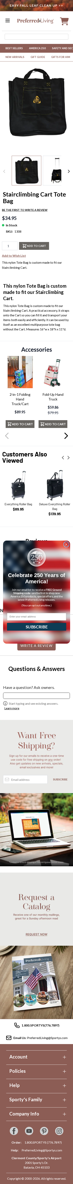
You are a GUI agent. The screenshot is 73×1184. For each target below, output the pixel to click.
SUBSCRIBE (36, 626)
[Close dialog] (66, 544)
